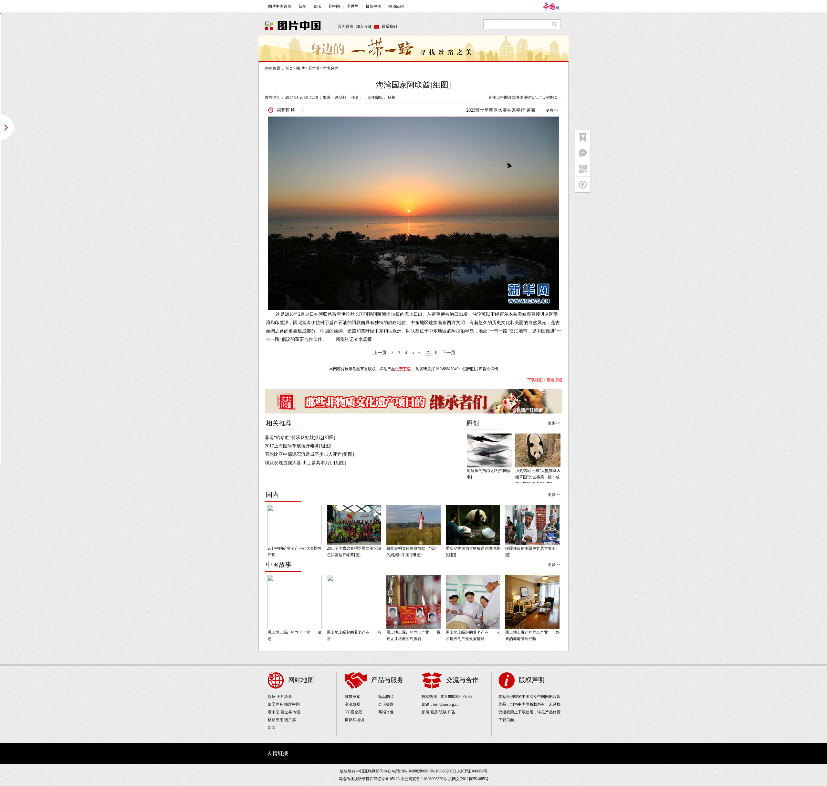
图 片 (300, 68)
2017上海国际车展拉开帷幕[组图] (298, 446)
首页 (289, 68)
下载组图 (535, 380)
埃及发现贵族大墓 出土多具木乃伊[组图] (305, 462)
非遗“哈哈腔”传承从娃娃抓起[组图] (300, 437)
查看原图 (554, 380)
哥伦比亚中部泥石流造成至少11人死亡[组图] (309, 454)
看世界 (314, 68)
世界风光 (331, 68)
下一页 (448, 352)
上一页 (380, 352)
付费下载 (403, 369)
